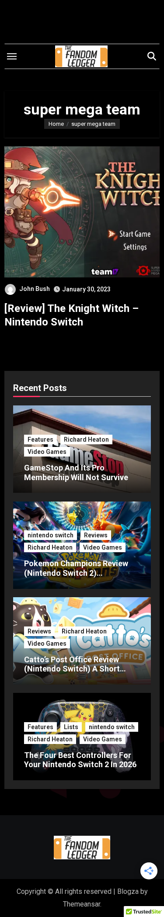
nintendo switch (50, 535)
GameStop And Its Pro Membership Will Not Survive (76, 472)
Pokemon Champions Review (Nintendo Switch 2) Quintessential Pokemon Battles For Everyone (76, 577)
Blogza (128, 891)
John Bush (34, 288)
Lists (71, 726)
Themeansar (81, 904)
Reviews (96, 535)
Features (40, 439)
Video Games (47, 451)
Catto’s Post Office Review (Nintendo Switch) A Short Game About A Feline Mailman (78, 669)
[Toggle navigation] (12, 56)
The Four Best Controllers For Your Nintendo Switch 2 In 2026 (80, 760)
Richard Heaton (86, 439)
